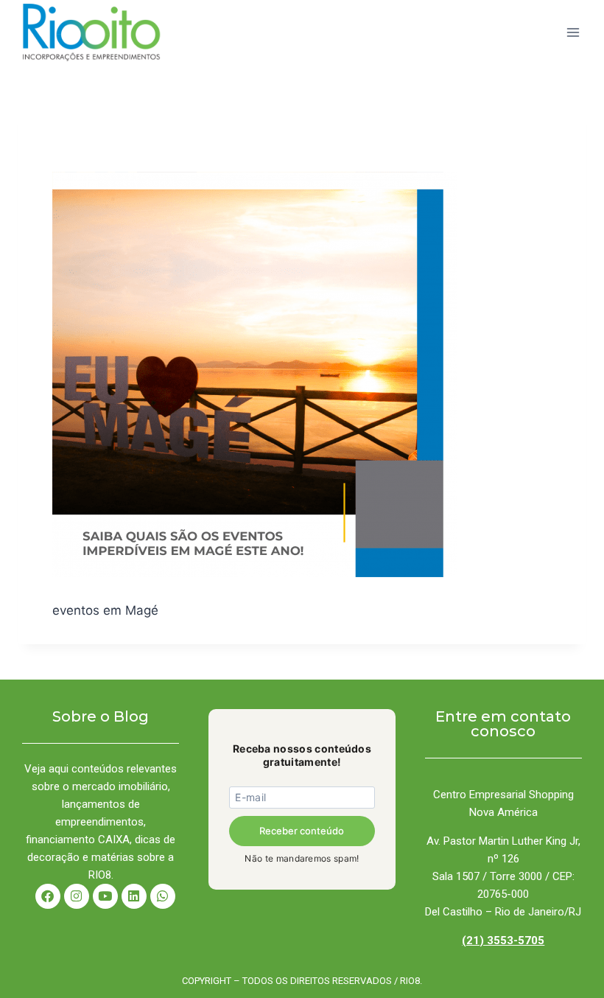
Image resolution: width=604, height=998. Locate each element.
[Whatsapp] (162, 896)
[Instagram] (76, 896)
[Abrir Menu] (572, 32)
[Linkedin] (134, 896)
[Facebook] (47, 896)
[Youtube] (105, 896)
